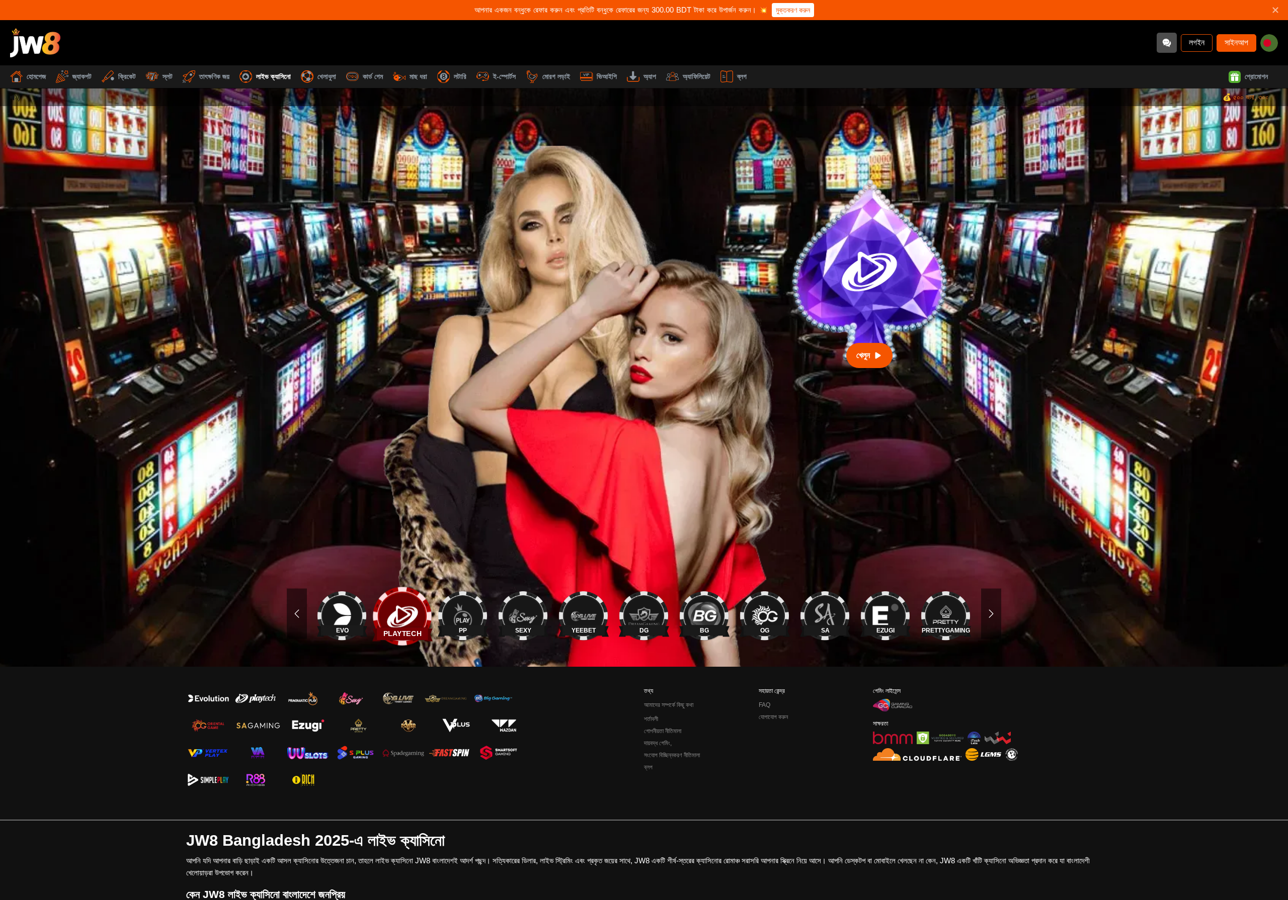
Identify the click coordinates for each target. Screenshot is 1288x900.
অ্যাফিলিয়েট (696, 76)
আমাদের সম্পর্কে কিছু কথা (668, 704)
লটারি (460, 76)
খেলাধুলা (326, 76)
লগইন (1196, 42)
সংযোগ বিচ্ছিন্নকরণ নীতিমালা (672, 755)
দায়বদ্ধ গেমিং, (658, 743)
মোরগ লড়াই (556, 76)
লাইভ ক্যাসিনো (273, 76)
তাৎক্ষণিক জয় (214, 76)
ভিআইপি (607, 76)
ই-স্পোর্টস (504, 76)
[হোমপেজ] (35, 42)
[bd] (1269, 43)
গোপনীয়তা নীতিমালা (662, 731)
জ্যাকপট (82, 76)
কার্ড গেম (373, 76)
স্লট (168, 76)
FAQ (764, 704)
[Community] (1167, 43)
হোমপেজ (36, 76)
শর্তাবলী (651, 719)
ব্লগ (742, 76)
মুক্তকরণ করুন (793, 10)
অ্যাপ (649, 76)
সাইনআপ (1236, 42)
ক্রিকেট (127, 76)
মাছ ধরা (418, 76)
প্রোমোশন (1256, 76)
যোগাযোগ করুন (773, 717)
